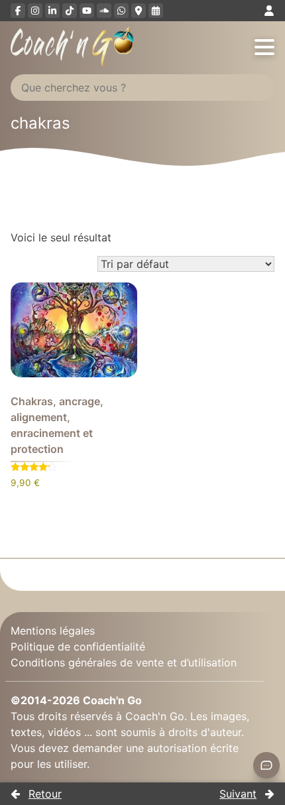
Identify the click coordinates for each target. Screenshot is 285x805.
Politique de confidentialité (78, 646)
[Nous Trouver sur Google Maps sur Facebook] (138, 10)
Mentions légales (53, 630)
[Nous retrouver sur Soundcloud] (104, 10)
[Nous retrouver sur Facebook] (18, 10)
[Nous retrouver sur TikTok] (69, 10)
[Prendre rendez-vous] (155, 10)
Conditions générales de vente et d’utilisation (124, 662)
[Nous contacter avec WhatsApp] (121, 10)
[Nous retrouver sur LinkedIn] (52, 10)
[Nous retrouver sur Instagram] (35, 10)
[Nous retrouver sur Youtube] (87, 10)
